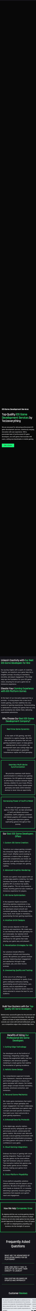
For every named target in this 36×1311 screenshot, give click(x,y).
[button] (18, 1257)
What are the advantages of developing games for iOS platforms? (17, 1257)
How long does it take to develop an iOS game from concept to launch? (16, 1269)
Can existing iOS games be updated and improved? (16, 1279)
